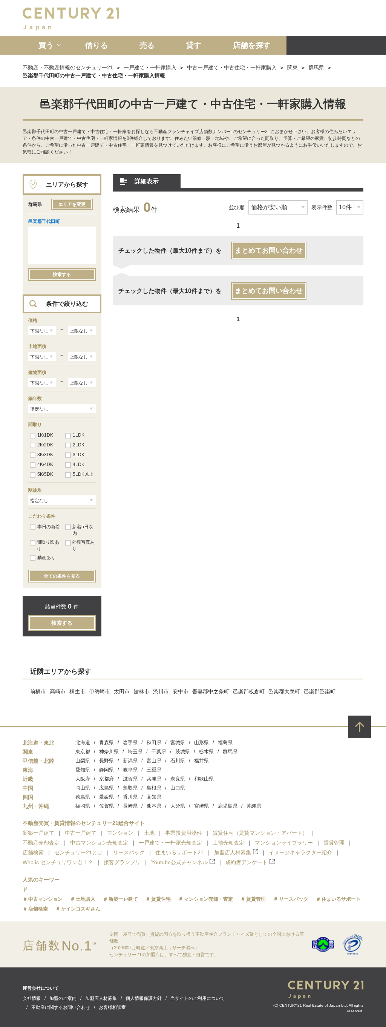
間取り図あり (48, 546)
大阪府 (82, 779)
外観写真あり (83, 546)
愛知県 (82, 770)
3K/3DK (45, 454)
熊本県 (154, 806)
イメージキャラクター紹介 (300, 852)
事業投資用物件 (183, 833)
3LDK (78, 454)
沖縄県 (254, 806)
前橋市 (38, 691)
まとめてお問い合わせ (269, 250)
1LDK (78, 435)
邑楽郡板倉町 (249, 691)
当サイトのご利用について (197, 998)
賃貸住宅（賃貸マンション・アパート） (260, 833)
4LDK (78, 464)
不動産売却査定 (41, 843)
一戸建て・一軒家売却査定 (170, 843)
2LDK (78, 445)
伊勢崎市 (99, 691)
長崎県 (130, 806)
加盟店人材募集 (232, 852)
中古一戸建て (80, 833)
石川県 (177, 760)
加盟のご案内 (63, 998)
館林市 (141, 691)
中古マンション (45, 899)
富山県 (154, 760)
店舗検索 (33, 852)
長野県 (106, 760)
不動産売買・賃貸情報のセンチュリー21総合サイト (84, 823)
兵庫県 (154, 779)
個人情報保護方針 (144, 998)
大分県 (177, 806)
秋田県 (154, 742)
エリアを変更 (72, 204)
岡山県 (82, 788)
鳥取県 (130, 788)
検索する (62, 274)
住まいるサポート (341, 899)
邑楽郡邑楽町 (319, 691)
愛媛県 (106, 797)
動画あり (46, 557)
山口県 (177, 788)
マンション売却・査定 (208, 899)
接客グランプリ (122, 862)
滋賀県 (130, 779)
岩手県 (130, 742)
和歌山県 (204, 779)
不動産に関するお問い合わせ (60, 1007)
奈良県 (177, 779)
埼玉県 (135, 751)
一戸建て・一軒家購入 (150, 67)
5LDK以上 (83, 474)
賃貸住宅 (161, 899)
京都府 (106, 779)
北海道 (82, 742)
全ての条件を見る (62, 576)
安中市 (180, 691)
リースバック (129, 852)
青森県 (106, 742)
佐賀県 (106, 806)
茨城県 (182, 751)
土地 (149, 833)
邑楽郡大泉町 (284, 691)
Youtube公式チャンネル (179, 862)
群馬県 (316, 67)
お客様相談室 (112, 1007)
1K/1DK (45, 435)
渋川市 (161, 691)
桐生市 (77, 691)
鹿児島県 (227, 806)
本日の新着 (48, 526)
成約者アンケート (246, 862)
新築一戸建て (38, 833)
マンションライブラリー (284, 843)
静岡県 (106, 770)
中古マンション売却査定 (99, 843)
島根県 (154, 788)
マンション (120, 833)
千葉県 (159, 751)
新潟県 (130, 760)
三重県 (154, 770)
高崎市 (58, 691)
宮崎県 (201, 806)
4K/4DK (45, 464)
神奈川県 (109, 751)
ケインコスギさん (80, 909)
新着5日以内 (82, 530)
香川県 (130, 797)
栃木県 (206, 751)
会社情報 (32, 998)
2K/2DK (45, 445)
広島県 (106, 788)
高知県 (154, 797)
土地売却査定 (228, 843)
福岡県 (82, 806)
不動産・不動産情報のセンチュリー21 (68, 67)
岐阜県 (130, 770)
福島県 (225, 742)
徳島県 (82, 797)
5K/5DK (45, 474)
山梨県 (82, 760)
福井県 (201, 760)
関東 (292, 67)
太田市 (122, 691)
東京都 (82, 751)
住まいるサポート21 (179, 852)
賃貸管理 (334, 843)
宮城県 (177, 742)
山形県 (201, 742)
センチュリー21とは (78, 852)
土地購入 (85, 899)
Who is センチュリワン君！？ (58, 862)
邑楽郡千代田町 (44, 221)
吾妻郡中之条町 (210, 691)
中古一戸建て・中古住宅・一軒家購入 (232, 67)
